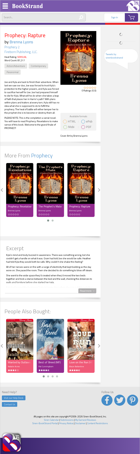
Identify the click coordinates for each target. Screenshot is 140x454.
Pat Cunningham (45, 366)
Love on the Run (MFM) (81, 362)
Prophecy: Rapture (79, 206)
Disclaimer (80, 423)
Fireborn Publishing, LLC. (20, 51)
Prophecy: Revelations (20, 206)
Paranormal (12, 72)
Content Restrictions (97, 423)
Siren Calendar (51, 420)
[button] (48, 220)
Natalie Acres (14, 366)
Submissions (67, 420)
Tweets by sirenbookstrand (114, 55)
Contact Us (9, 404)
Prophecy (42, 155)
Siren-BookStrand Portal (45, 423)
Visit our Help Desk (13, 398)
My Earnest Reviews (85, 420)
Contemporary (38, 66)
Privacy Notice (66, 423)
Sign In (114, 17)
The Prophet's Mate (50, 206)
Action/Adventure (16, 66)
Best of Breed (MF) (49, 362)
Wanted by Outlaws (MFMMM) (20, 362)
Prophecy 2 (12, 47)
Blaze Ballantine (76, 366)
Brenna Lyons (21, 42)
